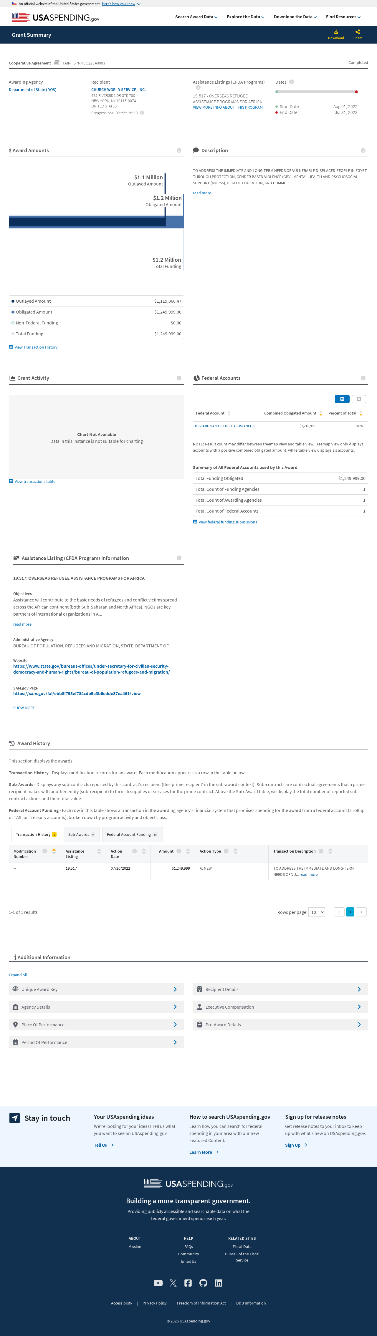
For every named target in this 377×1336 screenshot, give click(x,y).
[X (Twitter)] (173, 1283)
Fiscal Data (242, 1246)
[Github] (203, 1283)
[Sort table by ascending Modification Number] (54, 849)
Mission (134, 1246)
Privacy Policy (155, 1303)
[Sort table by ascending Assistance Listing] (99, 849)
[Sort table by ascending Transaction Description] (330, 849)
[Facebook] (188, 1283)
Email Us (188, 1261)
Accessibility (121, 1303)
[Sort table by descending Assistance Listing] (99, 852)
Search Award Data (194, 16)
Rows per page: (292, 912)
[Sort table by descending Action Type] (235, 852)
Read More (309, 874)
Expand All (18, 974)
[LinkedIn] (219, 1283)
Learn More (200, 1152)
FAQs (188, 1246)
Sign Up (292, 1145)
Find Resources (341, 16)
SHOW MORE (24, 708)
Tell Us (100, 1145)
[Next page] (361, 911)
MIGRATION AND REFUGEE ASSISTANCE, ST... (227, 426)
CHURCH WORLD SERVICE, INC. (118, 89)
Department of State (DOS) (33, 89)
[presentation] (142, 112)
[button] (96, 989)
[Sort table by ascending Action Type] (235, 849)
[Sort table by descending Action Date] (144, 852)
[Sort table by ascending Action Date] (144, 849)
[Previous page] (339, 911)
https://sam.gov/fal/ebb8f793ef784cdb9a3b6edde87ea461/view (77, 693)
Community (188, 1254)
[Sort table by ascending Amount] (188, 849)
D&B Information (251, 1303)
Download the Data (293, 16)
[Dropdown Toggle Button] (357, 32)
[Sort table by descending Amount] (188, 852)
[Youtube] (158, 1283)
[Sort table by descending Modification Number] (54, 852)
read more (202, 193)
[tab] (36, 834)
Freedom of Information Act (201, 1303)
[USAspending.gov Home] (55, 18)
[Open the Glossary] (57, 63)
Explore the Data (243, 16)
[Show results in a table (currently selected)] (342, 399)
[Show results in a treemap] (359, 399)
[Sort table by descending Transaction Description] (330, 852)
